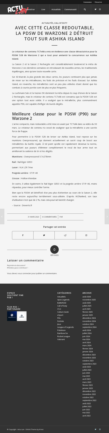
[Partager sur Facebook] (22, 235)
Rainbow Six (62, 333)
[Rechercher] (84, 9)
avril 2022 (86, 415)
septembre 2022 (89, 400)
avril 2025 (86, 309)
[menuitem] (87, 2)
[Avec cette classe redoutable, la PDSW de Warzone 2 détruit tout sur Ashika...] (2, 216)
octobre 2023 (88, 360)
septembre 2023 (89, 363)
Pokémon (61, 330)
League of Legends (65, 327)
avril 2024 (86, 342)
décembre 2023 (89, 354)
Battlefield (61, 303)
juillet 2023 (86, 370)
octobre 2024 (88, 324)
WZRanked (81, 196)
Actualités (47, 23)
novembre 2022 (89, 394)
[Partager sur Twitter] (43, 235)
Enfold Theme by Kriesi (34, 429)
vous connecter (24, 273)
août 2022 (86, 403)
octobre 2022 (88, 397)
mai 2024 (86, 339)
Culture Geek (63, 312)
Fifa (58, 318)
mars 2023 (86, 382)
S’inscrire (98, 2)
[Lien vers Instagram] (100, 9)
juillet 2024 (86, 333)
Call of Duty (60, 23)
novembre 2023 (89, 357)
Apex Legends (63, 299)
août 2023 (86, 366)
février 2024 (87, 348)
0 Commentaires (49, 217)
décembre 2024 (89, 318)
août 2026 (86, 296)
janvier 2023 (87, 388)
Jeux (59, 324)
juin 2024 (86, 336)
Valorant (61, 339)
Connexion (87, 2)
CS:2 (59, 309)
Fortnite (60, 321)
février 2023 (87, 385)
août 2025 (86, 303)
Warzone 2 (33, 55)
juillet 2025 (86, 305)
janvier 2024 (87, 351)
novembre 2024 (89, 321)
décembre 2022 (89, 391)
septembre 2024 (89, 327)
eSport (60, 315)
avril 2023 (86, 379)
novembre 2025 (89, 299)
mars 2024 (86, 345)
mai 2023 (86, 376)
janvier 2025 (87, 315)
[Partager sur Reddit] (65, 235)
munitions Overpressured (24, 140)
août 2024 (86, 330)
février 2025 (87, 312)
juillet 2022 (86, 406)
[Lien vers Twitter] (95, 9)
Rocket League (63, 336)
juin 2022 (86, 409)
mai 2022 (86, 412)
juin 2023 (86, 373)
